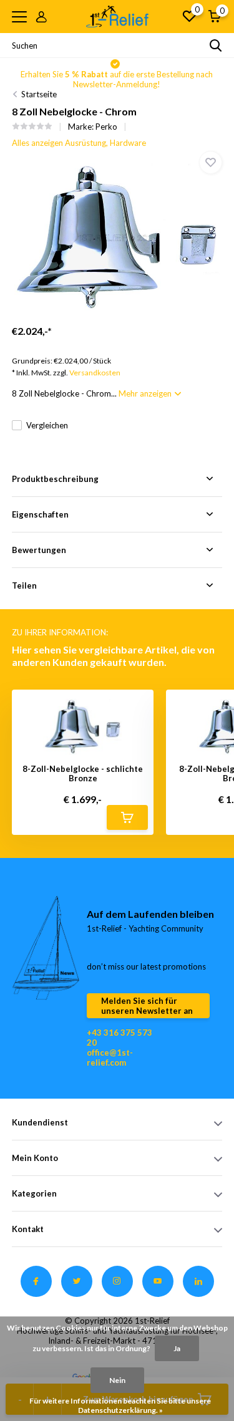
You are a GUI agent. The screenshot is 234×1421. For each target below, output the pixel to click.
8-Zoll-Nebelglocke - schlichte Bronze (82, 774)
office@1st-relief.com (110, 1057)
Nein (117, 1380)
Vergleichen (47, 425)
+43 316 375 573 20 (119, 1038)
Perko (106, 127)
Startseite (39, 94)
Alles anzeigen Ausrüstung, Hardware (79, 143)
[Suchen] (216, 45)
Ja (176, 1348)
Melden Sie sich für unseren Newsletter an (147, 1006)
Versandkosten (94, 372)
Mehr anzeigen (146, 393)
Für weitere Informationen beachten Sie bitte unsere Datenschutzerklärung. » (120, 1405)
